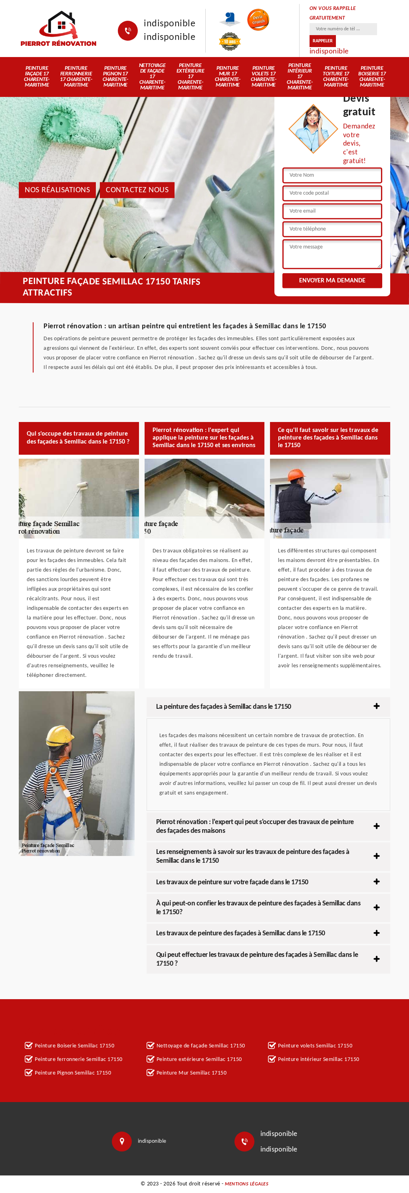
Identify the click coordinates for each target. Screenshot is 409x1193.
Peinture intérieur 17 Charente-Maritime (299, 77)
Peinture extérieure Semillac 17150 (199, 1060)
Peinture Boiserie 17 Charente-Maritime (372, 76)
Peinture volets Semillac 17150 (315, 1046)
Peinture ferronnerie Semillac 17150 (79, 1060)
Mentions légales (246, 1184)
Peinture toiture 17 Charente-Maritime (336, 76)
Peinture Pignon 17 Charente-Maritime (115, 76)
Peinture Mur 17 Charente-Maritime (227, 76)
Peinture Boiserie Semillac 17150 (74, 1046)
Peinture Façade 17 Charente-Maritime (37, 76)
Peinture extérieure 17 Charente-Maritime (190, 77)
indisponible (169, 24)
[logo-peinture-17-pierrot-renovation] (58, 28)
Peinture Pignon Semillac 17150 (73, 1073)
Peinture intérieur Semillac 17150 (318, 1060)
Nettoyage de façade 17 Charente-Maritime (152, 77)
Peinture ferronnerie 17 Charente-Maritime (76, 76)
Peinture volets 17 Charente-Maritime (263, 76)
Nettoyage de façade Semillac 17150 (201, 1046)
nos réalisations (57, 190)
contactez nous (137, 190)
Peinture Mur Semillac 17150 (192, 1073)
